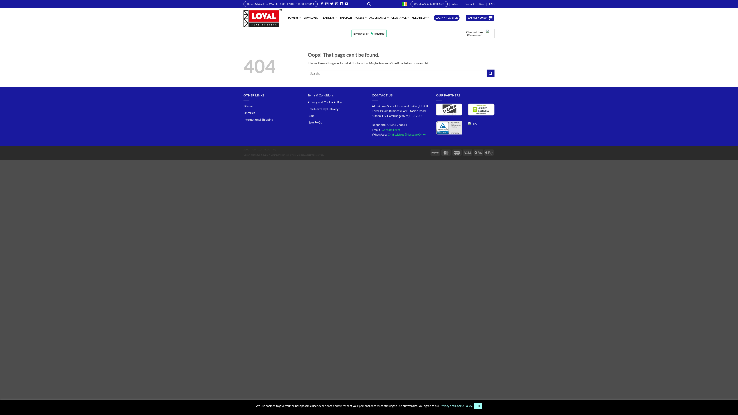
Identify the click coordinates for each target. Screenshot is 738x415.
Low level (311, 17)
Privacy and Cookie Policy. (456, 406)
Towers (293, 17)
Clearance (398, 17)
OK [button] (478, 406)
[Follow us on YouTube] (346, 4)
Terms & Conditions (321, 95)
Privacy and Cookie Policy (325, 102)
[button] (447, 18)
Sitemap (249, 106)
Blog (481, 4)
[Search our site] (369, 4)
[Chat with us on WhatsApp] (490, 33)
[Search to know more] (490, 73)
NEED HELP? (419, 17)
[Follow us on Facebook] (321, 4)
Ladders (329, 17)
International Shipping (258, 119)
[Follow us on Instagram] (326, 4)
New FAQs (315, 122)
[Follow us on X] (331, 4)
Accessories (377, 17)
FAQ (491, 4)
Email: (386, 129)
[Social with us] (336, 4)
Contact (469, 4)
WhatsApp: (399, 134)
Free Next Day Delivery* (324, 109)
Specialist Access (352, 17)
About (456, 4)
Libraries (249, 113)
